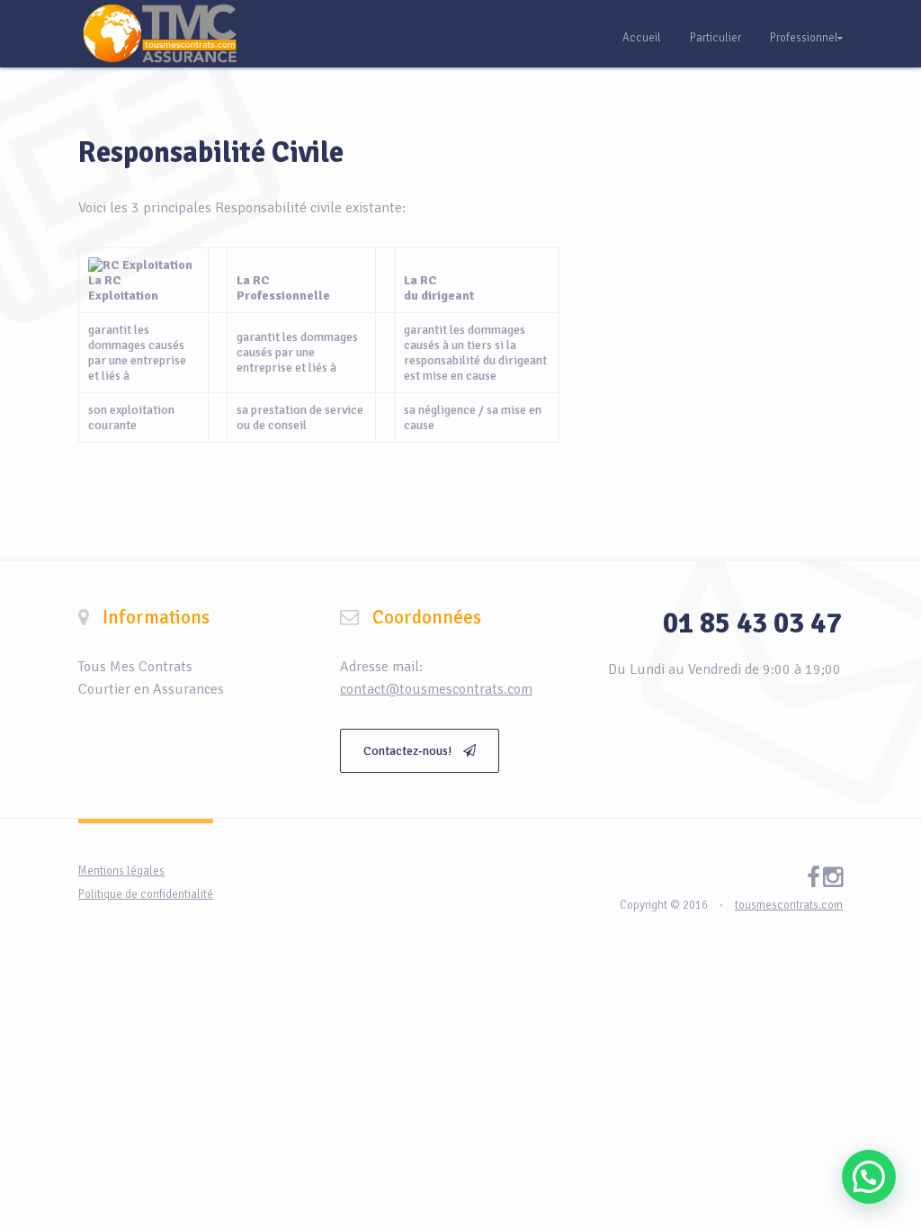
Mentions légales (121, 871)
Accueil (641, 38)
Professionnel (804, 38)
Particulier (715, 38)
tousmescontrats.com (789, 905)
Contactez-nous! (408, 750)
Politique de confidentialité (145, 894)
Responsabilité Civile (211, 152)
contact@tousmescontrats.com (436, 689)
